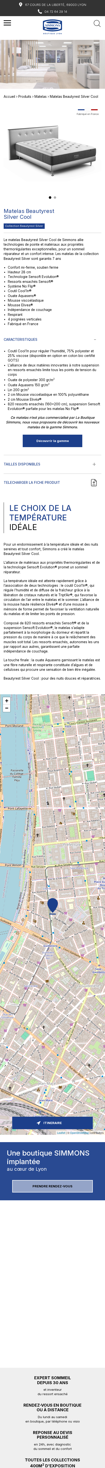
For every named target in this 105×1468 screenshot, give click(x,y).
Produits (24, 97)
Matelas (40, 97)
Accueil (9, 97)
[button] (50, 197)
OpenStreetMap (79, 1133)
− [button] (6, 708)
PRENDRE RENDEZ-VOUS (52, 1186)
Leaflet (61, 1133)
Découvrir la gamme (52, 441)
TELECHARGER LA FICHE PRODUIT (32, 483)
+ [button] (6, 701)
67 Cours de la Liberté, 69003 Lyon (55, 5)
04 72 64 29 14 (55, 11)
